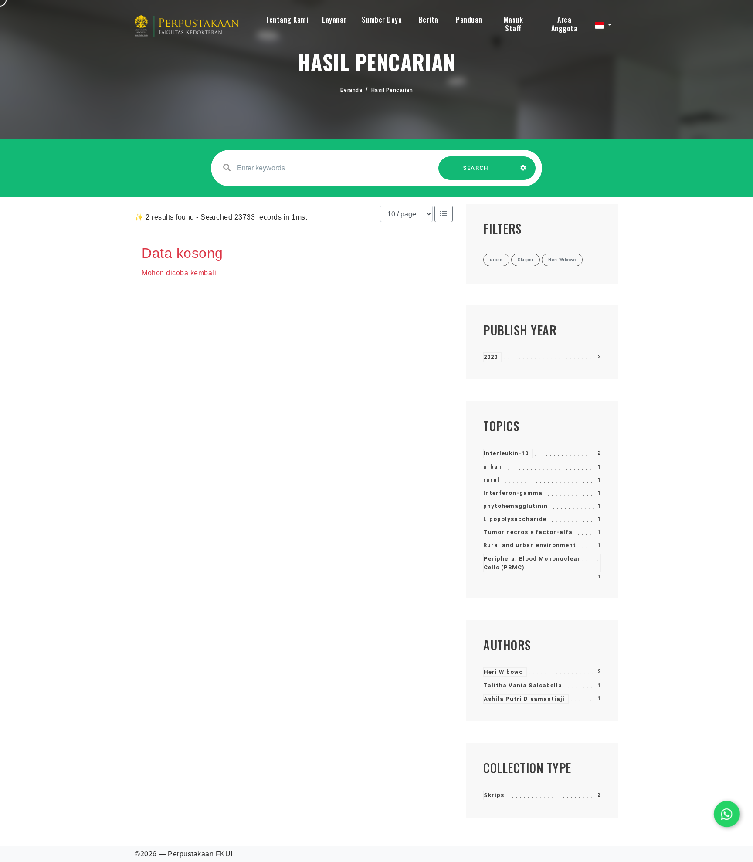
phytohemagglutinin (515, 506)
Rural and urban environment (529, 545)
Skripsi (495, 795)
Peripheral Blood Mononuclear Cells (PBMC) (532, 563)
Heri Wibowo (503, 672)
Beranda (351, 90)
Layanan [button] (334, 19)
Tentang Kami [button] (287, 19)
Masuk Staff (513, 24)
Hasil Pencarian (392, 90)
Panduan (469, 19)
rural (491, 480)
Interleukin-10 (506, 453)
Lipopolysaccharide (514, 519)
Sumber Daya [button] (382, 19)
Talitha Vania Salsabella (522, 685)
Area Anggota (564, 24)
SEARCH (476, 168)
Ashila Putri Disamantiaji (524, 699)
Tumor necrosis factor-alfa (528, 532)
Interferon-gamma (513, 493)
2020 (491, 357)
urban (492, 466)
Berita (428, 19)
